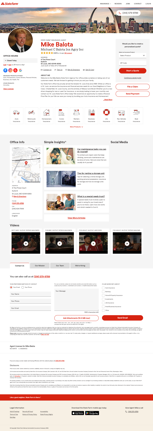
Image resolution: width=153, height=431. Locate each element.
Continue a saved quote (132, 78)
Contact (137, 4)
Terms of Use (14, 414)
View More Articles (76, 218)
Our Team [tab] (60, 266)
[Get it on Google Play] (92, 413)
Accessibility (44, 411)
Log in (148, 4)
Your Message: (61, 291)
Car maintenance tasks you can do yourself (91, 150)
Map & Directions (20, 196)
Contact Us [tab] (19, 266)
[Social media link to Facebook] (5, 70)
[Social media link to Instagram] (10, 70)
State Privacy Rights (46, 414)
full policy (17, 376)
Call (4, 65)
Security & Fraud (27, 411)
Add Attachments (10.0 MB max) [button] (76, 318)
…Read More (107, 99)
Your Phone (28, 287)
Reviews (118, 4)
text (9, 65)
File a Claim (132, 87)
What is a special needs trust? (91, 196)
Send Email (123, 318)
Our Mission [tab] (40, 266)
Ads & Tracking (14, 411)
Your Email (16, 287)
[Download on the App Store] (78, 413)
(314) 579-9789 (18, 203)
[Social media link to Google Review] (20, 70)
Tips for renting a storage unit (90, 173)
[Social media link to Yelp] (15, 70)
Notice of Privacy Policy (29, 414)
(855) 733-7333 (45, 334)
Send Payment (132, 94)
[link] (9, 4)
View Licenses (8, 89)
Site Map (12, 417)
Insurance (104, 4)
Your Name (15, 294)
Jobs (128, 4)
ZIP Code (123, 63)
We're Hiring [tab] (80, 266)
